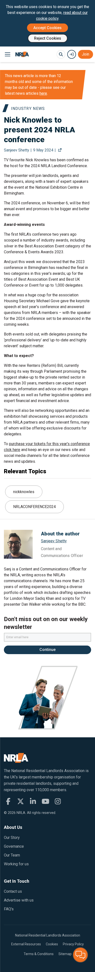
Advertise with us (19, 900)
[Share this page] (59, 150)
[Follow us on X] (20, 801)
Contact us (13, 891)
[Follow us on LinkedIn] (33, 801)
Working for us (16, 864)
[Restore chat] (80, 955)
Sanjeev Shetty (54, 541)
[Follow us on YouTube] (45, 801)
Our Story (12, 837)
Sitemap (65, 954)
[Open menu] (7, 54)
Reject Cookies (47, 38)
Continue (47, 649)
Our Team (12, 855)
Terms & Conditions (39, 954)
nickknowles (23, 491)
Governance (14, 846)
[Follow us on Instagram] (58, 801)
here (43, 93)
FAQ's (9, 909)
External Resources (26, 944)
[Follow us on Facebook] (8, 801)
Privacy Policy (73, 944)
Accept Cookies (47, 27)
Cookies (52, 944)
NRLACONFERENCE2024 (34, 506)
